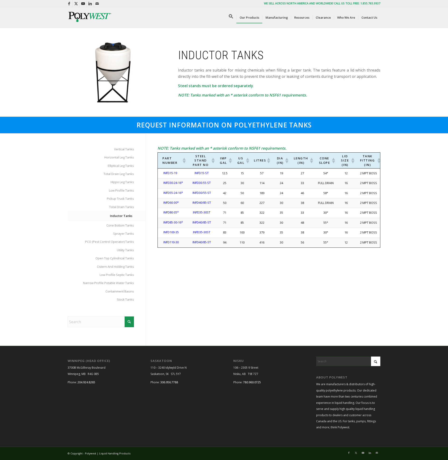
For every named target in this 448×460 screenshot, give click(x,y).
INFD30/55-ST (201, 193)
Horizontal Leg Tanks (119, 157)
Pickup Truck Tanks (120, 198)
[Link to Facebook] (69, 3)
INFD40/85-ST (201, 202)
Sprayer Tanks (123, 233)
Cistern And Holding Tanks (115, 266)
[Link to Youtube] (83, 3)
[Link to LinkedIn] (90, 3)
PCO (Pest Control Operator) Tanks (109, 242)
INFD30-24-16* (173, 183)
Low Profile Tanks (121, 190)
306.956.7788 (169, 382)
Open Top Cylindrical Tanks (114, 258)
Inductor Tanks (121, 216)
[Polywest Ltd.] (90, 17)
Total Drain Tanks (121, 207)
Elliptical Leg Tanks (121, 166)
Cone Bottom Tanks (120, 225)
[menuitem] (249, 17)
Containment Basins (119, 291)
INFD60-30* (171, 202)
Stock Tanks (125, 299)
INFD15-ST (202, 173)
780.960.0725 (252, 382)
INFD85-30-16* (173, 222)
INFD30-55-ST (201, 183)
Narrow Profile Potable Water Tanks (108, 283)
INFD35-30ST (201, 212)
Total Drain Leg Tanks (119, 174)
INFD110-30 (171, 242)
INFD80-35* (171, 212)
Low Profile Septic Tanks (117, 275)
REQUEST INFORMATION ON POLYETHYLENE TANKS (224, 124)
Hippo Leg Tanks (122, 182)
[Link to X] (76, 3)
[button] (231, 17)
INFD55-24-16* (173, 193)
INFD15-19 (170, 173)
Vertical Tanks (124, 149)
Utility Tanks (125, 250)
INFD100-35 (171, 232)
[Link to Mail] (97, 3)
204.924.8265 (86, 382)
